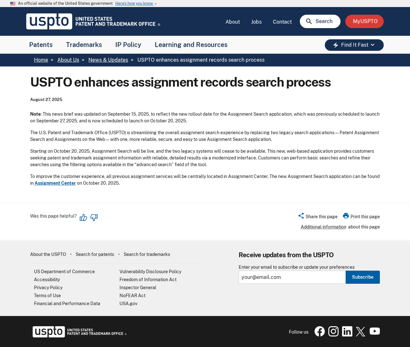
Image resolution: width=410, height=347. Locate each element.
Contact (282, 22)
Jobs (256, 22)
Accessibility (47, 279)
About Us (68, 60)
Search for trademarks (147, 254)
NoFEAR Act (132, 295)
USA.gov (128, 303)
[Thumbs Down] (94, 217)
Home (41, 60)
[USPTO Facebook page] (318, 334)
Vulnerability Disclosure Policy (150, 271)
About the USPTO (48, 254)
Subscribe (362, 277)
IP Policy (128, 45)
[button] (318, 217)
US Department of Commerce (64, 271)
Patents (41, 45)
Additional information (323, 226)
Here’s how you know (136, 3)
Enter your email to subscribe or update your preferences (297, 267)
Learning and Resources (191, 45)
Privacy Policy (48, 287)
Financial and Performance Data (67, 303)
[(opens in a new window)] (332, 334)
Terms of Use (47, 295)
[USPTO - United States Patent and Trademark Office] (78, 335)
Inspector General (137, 287)
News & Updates (108, 60)
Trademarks (84, 45)
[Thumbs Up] (83, 217)
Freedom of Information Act (147, 279)
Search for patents (95, 254)
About (233, 22)
